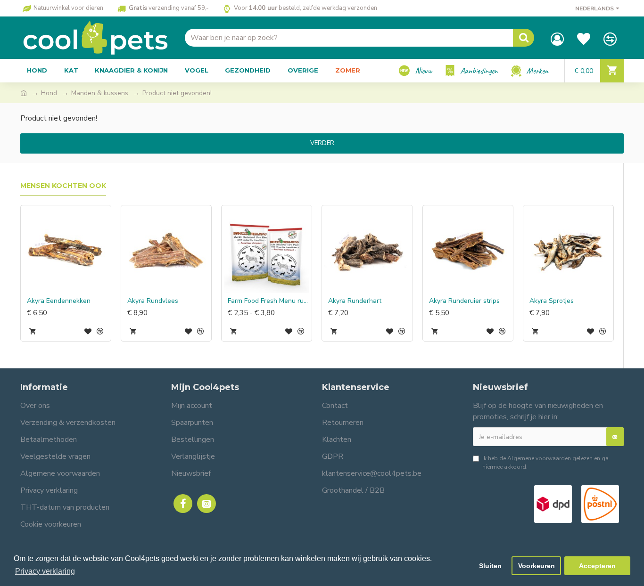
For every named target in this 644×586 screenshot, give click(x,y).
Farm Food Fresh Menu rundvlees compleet (268, 301)
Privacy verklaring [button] (45, 571)
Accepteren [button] (597, 566)
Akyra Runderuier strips (464, 301)
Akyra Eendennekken (59, 301)
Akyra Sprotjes (551, 301)
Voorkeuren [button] (536, 566)
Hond (49, 93)
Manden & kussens (99, 93)
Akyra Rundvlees (152, 301)
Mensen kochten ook (63, 186)
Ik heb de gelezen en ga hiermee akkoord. (545, 463)
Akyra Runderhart (354, 301)
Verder (322, 143)
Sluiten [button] (490, 566)
